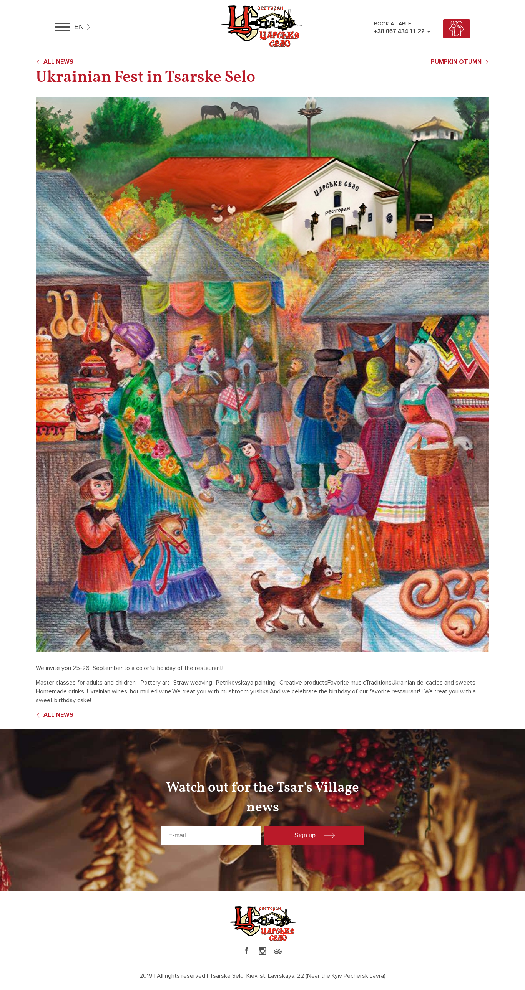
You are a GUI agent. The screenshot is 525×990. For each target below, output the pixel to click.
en (79, 27)
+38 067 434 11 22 (399, 31)
